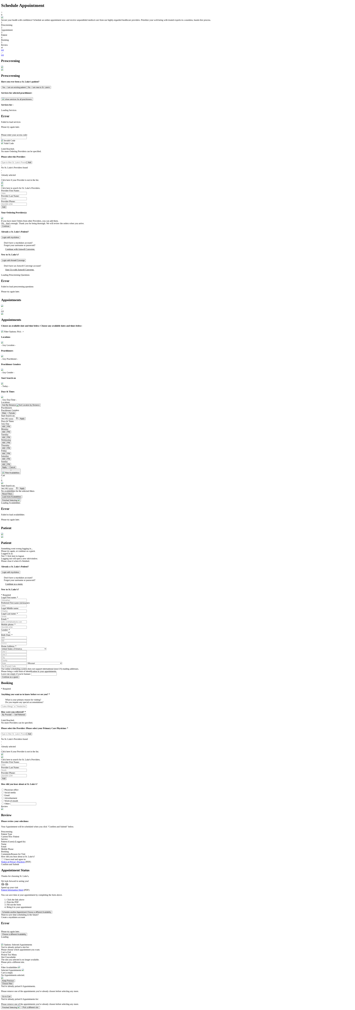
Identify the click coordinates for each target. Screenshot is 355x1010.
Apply (22, 419)
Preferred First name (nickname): (15, 603)
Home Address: (8, 646)
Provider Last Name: (10, 196)
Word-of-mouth (11, 801)
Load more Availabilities (11, 497)
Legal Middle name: (10, 608)
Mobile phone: (7, 624)
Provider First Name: (10, 190)
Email (7, 795)
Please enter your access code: (14, 135)
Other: (7, 803)
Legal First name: (8, 597)
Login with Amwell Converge (13, 260)
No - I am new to (39, 87)
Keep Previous (8, 981)
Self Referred (19, 715)
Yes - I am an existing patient (14, 87)
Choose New (7, 984)
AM (3, 426)
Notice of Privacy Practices (13, 862)
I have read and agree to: (15, 859)
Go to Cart (6, 996)
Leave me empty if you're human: (16, 674)
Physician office (11, 790)
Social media (10, 792)
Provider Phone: (8, 201)
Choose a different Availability (14, 934)
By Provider (7, 715)
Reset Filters (7, 494)
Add (29, 162)
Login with (10, 237)
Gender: (4, 630)
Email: (4, 619)
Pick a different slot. (31, 1007)
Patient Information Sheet (12, 890)
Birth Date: (6, 635)
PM (8, 426)
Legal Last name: (8, 614)
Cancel (12, 467)
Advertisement (10, 798)
